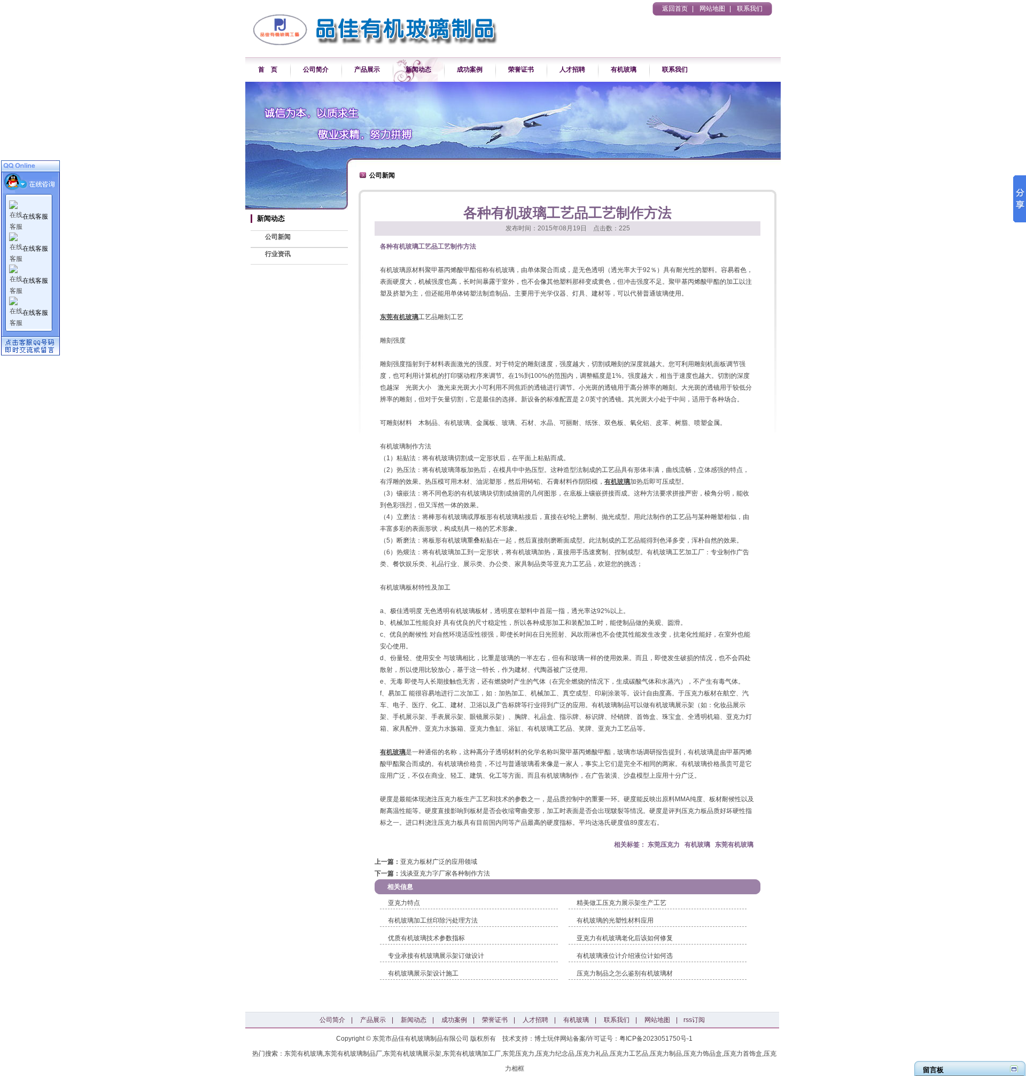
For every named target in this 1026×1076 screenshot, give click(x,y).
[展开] (1014, 1068)
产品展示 (367, 69)
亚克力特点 (404, 903)
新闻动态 (418, 69)
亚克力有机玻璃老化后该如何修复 (625, 938)
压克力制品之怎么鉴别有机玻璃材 (625, 973)
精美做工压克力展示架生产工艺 (621, 903)
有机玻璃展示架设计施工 (423, 973)
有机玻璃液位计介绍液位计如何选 (625, 955)
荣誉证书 (521, 69)
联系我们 (750, 8)
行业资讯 (278, 254)
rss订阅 (694, 1020)
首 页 (267, 69)
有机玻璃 (623, 69)
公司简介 (316, 69)
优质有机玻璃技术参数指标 (426, 938)
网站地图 (712, 8)
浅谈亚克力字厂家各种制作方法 (445, 873)
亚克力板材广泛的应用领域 (438, 861)
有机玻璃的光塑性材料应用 (615, 920)
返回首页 (675, 8)
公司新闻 (278, 237)
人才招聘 (572, 69)
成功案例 (470, 69)
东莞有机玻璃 (399, 317)
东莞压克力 (664, 844)
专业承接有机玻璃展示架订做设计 (436, 955)
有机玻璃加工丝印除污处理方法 (433, 920)
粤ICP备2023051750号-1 (656, 1038)
